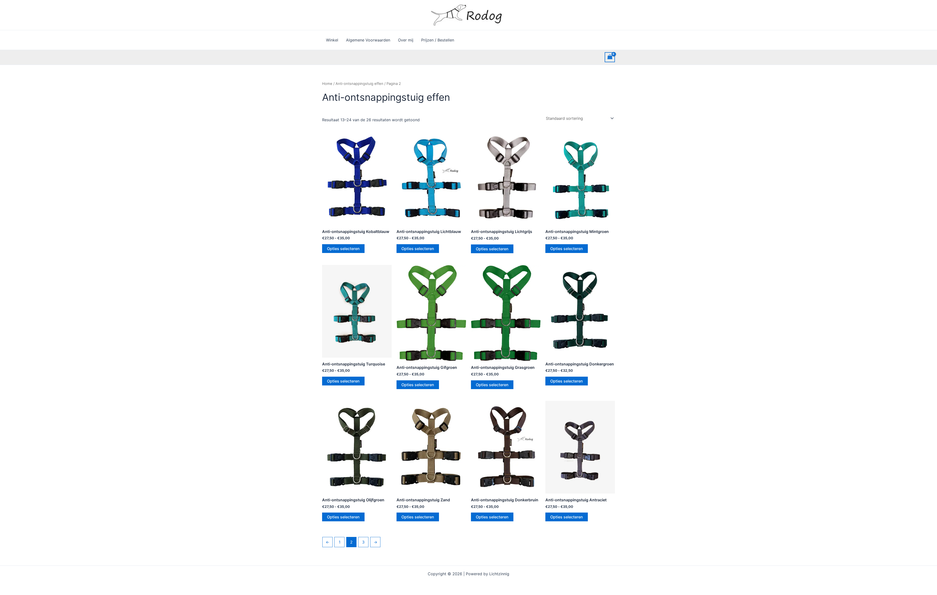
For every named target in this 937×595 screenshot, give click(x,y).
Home (327, 83)
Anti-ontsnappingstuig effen (359, 83)
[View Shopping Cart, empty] (610, 57)
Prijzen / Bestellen (437, 40)
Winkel (332, 40)
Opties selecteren (343, 248)
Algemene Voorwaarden (368, 40)
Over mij (405, 40)
